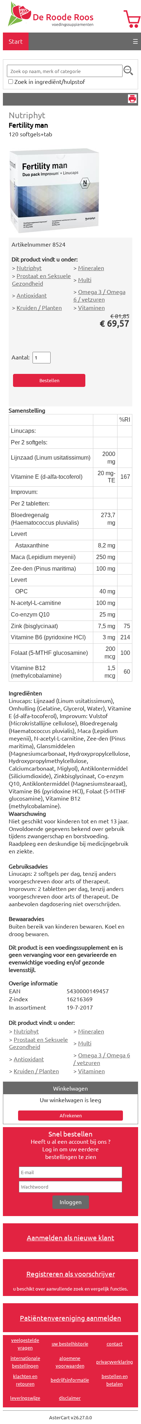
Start (16, 41)
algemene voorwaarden (70, 1362)
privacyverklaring (114, 1362)
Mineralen (91, 267)
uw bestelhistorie (70, 1343)
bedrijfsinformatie (70, 1380)
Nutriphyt (27, 115)
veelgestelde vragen (25, 1344)
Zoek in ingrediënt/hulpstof (49, 81)
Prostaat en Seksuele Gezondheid (41, 279)
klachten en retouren (25, 1380)
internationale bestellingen (25, 1362)
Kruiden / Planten (39, 307)
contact (115, 1343)
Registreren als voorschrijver (70, 1273)
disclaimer (70, 1398)
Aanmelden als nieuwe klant (70, 1237)
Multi (84, 279)
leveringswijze (25, 1398)
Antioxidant (32, 295)
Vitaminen (91, 307)
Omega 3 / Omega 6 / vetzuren (99, 295)
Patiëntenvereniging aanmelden (70, 1317)
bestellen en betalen (115, 1380)
